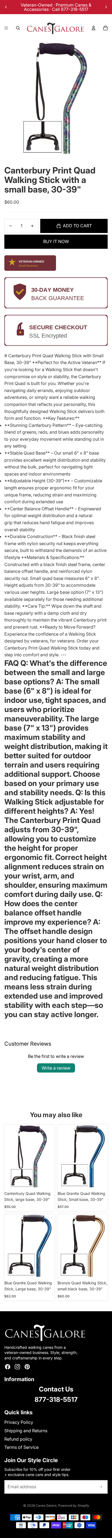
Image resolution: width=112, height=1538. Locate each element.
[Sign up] (101, 1487)
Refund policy (18, 1439)
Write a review (56, 1068)
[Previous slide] (6, 7)
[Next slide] (106, 7)
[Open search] (18, 28)
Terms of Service (21, 1447)
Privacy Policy (18, 1422)
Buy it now (56, 241)
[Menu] (6, 28)
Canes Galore (46, 1505)
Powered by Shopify (73, 1505)
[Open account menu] (93, 28)
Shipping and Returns (25, 1430)
